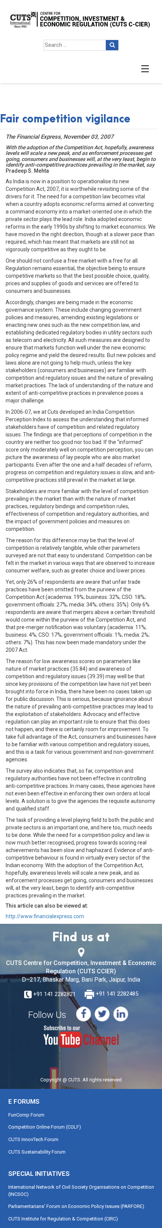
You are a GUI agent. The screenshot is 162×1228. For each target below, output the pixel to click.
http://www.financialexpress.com (45, 916)
